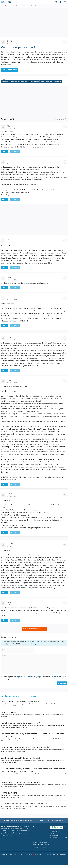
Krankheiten (57, 81)
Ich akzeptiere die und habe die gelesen (35, 678)
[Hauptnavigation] (65, 2)
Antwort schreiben (9, 70)
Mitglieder (21, 820)
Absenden (62, 683)
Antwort (5, 655)
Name (3, 649)
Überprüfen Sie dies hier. (40, 848)
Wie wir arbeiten (59, 820)
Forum (3, 6)
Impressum (48, 854)
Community (13, 820)
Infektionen (49, 81)
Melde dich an (32, 642)
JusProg (64, 837)
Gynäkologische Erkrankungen (18, 81)
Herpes (18, 6)
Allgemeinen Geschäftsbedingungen (29, 677)
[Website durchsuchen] (56, 2)
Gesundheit (4, 81)
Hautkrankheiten (34, 81)
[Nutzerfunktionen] (60, 2)
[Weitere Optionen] (65, 42)
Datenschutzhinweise (59, 677)
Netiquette (28, 820)
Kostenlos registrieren (34, 644)
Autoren (50, 820)
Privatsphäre (63, 854)
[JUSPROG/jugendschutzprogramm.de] (56, 827)
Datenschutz (55, 854)
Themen (8, 6)
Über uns (43, 820)
